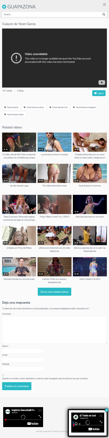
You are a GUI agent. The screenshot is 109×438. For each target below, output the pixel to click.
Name (5, 346)
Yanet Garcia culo (60, 107)
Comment (6, 313)
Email (5, 354)
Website (5, 364)
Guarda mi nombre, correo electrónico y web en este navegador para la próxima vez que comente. (45, 378)
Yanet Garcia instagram (85, 107)
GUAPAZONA (21, 6)
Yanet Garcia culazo (35, 107)
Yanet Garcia (12, 107)
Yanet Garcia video (15, 114)
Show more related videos (54, 291)
